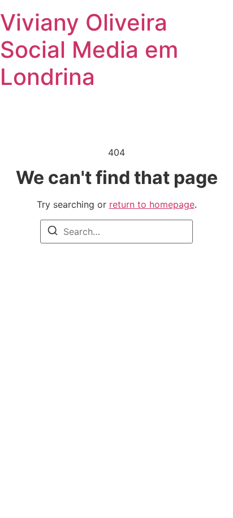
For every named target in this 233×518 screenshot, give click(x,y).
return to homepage (152, 204)
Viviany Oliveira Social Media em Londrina (89, 49)
